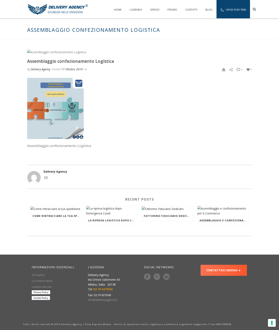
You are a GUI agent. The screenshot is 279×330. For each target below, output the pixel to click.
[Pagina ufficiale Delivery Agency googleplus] (157, 277)
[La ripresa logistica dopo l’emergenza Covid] (111, 210)
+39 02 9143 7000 (235, 9)
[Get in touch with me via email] (46, 178)
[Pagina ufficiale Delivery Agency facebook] (147, 277)
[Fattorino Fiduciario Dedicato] (167, 208)
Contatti (191, 9)
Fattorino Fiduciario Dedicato (168, 216)
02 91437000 (103, 289)
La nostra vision (42, 281)
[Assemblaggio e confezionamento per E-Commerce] (223, 210)
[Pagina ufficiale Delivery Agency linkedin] (166, 277)
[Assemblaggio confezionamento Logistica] (139, 51)
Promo (172, 9)
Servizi (154, 9)
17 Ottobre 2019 (72, 69)
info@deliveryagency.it (102, 300)
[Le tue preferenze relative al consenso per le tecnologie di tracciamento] (272, 323)
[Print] (223, 69)
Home (118, 9)
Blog (208, 9)
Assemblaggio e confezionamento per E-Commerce (224, 220)
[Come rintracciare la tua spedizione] (56, 208)
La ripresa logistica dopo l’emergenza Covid (112, 220)
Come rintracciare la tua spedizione (57, 216)
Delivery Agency (40, 69)
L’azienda (136, 9)
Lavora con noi (41, 287)
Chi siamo (38, 275)
